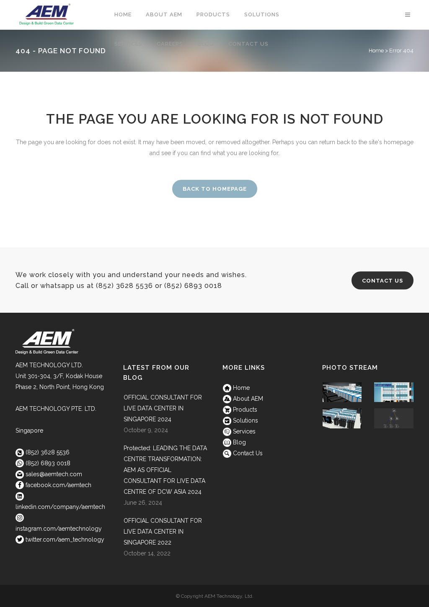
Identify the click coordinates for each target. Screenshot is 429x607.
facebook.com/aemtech (58, 485)
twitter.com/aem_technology (65, 539)
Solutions (244, 420)
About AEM (247, 398)
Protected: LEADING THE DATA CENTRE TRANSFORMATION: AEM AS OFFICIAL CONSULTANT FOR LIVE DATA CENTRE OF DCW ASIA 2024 (165, 470)
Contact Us (382, 281)
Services (243, 431)
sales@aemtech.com (53, 474)
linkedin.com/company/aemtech (60, 506)
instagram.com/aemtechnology (59, 528)
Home (240, 387)
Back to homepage (215, 189)
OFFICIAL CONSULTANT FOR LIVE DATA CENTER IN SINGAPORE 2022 (163, 531)
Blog (238, 442)
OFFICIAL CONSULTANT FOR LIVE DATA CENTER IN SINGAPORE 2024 (163, 408)
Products (244, 409)
